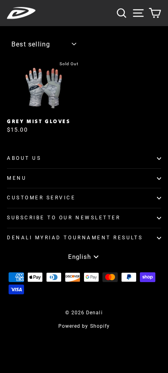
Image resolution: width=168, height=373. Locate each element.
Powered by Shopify (84, 326)
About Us (24, 158)
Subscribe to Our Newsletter (63, 218)
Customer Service (41, 198)
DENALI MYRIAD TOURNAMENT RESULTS (75, 238)
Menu (17, 178)
